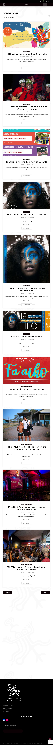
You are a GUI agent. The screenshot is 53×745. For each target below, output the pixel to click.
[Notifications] (40, 1)
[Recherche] (49, 1)
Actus (8, 8)
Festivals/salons (26, 51)
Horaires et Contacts (26, 716)
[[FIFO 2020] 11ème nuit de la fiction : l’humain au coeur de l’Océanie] (26, 545)
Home (4, 8)
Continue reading (27, 67)
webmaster (22, 56)
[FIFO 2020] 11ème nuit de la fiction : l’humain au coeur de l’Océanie (26, 568)
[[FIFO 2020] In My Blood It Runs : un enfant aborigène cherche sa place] (26, 425)
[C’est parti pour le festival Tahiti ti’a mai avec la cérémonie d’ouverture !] (26, 87)
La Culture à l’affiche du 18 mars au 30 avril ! (26, 162)
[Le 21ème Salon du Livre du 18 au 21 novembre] (26, 35)
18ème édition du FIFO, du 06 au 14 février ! (26, 214)
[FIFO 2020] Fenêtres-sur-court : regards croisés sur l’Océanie (26, 508)
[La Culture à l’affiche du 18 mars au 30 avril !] (26, 142)
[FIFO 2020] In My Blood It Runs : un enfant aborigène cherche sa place (26, 448)
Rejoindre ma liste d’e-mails (13, 731)
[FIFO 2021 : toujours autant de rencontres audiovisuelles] (26, 259)
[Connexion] (46, 1)
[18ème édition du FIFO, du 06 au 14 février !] (26, 195)
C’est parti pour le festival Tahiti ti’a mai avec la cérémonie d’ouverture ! (26, 108)
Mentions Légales (29, 743)
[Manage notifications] (50, 739)
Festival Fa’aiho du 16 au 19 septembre (26, 389)
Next (46, 592)
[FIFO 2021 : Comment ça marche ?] (26, 321)
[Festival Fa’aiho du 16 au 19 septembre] (26, 370)
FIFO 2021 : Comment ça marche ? (26, 336)
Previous (7, 592)
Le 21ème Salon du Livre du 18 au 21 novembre (26, 54)
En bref (22, 444)
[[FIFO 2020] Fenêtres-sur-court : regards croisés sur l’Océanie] (26, 485)
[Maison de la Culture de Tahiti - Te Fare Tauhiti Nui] (26, 4)
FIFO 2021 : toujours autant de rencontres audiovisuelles (26, 289)
